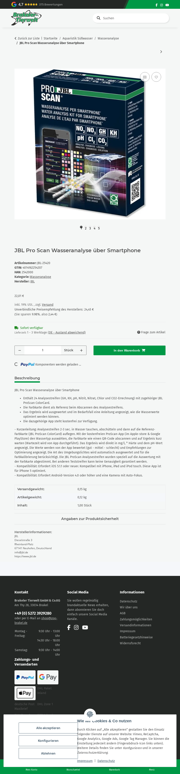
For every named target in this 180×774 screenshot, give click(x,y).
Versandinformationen (135, 625)
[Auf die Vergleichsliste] (145, 77)
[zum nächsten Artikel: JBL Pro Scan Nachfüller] (161, 52)
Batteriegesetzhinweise (136, 637)
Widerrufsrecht (130, 643)
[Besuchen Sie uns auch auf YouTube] (167, 5)
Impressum (85, 761)
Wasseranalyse (40, 277)
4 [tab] (94, 227)
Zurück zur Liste (29, 38)
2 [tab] (85, 227)
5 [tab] (99, 227)
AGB (123, 613)
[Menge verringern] (20, 350)
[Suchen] (97, 18)
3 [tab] (90, 227)
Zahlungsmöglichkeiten (136, 619)
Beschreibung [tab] (27, 378)
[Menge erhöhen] (81, 350)
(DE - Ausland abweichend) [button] (67, 332)
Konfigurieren (48, 740)
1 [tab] (81, 227)
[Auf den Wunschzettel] (156, 77)
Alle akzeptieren (48, 728)
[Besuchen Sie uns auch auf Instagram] (161, 5)
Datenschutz (106, 761)
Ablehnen (48, 753)
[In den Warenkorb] (18, 66)
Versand (47, 305)
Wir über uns (129, 607)
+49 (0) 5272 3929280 (33, 613)
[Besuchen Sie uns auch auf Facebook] (157, 5)
